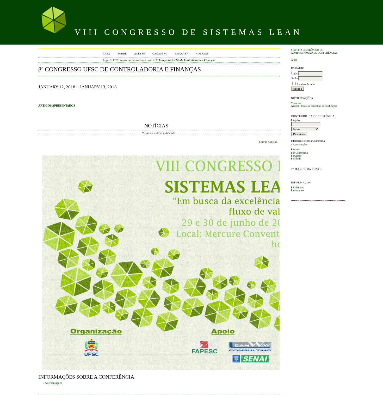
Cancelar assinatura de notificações (319, 105)
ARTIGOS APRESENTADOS (56, 105)
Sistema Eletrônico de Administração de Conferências (314, 51)
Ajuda (294, 59)
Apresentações (300, 144)
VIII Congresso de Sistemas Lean (132, 59)
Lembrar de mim (306, 84)
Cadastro (160, 53)
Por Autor (296, 155)
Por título (296, 158)
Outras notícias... (269, 141)
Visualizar (296, 103)
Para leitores (297, 187)
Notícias (202, 53)
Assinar (295, 105)
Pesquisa (181, 53)
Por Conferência (299, 152)
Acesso (139, 53)
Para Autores (297, 190)
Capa (106, 53)
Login (294, 73)
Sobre (122, 53)
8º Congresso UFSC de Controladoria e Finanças (185, 59)
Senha (294, 78)
